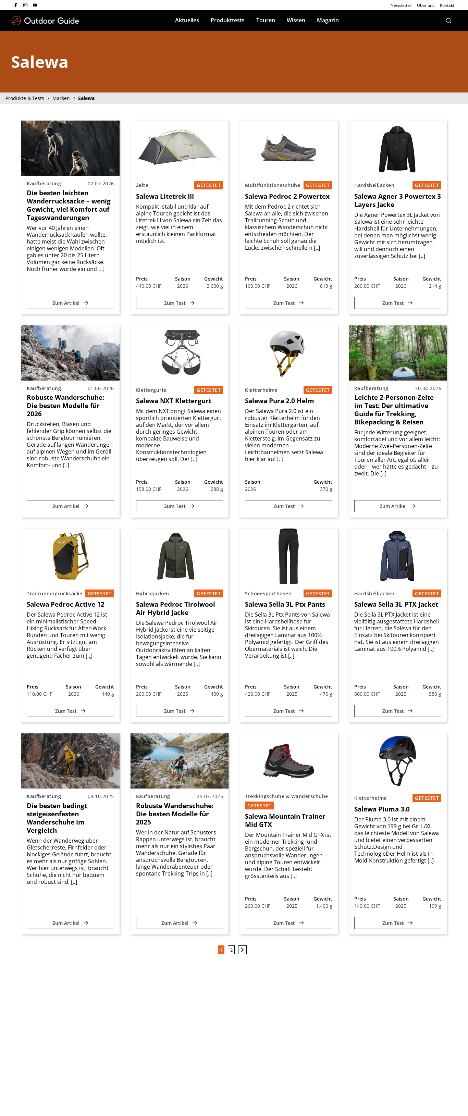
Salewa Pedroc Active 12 (65, 604)
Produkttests (228, 20)
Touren (265, 20)
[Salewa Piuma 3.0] (398, 761)
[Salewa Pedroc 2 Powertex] (288, 148)
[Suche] (448, 20)
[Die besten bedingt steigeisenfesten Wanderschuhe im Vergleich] (70, 761)
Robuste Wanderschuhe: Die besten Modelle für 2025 (174, 814)
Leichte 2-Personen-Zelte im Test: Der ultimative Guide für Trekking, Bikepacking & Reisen (394, 409)
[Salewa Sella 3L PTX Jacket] (398, 556)
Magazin (328, 20)
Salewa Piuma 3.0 (382, 809)
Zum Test (175, 303)
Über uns (425, 5)
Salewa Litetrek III (165, 196)
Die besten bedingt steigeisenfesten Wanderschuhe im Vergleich (57, 818)
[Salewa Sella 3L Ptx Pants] (288, 556)
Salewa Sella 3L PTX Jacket (396, 604)
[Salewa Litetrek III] (180, 148)
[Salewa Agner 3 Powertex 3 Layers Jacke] (398, 148)
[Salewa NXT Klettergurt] (180, 353)
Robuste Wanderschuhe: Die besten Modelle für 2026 (65, 405)
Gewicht (213, 279)
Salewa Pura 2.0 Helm (279, 401)
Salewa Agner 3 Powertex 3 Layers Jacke (397, 200)
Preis (142, 279)
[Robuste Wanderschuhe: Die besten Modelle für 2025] (180, 761)
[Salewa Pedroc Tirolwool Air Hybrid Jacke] (180, 556)
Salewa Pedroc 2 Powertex (287, 196)
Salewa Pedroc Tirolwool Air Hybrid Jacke (175, 608)
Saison (182, 279)
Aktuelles (187, 20)
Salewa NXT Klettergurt (173, 401)
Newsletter (401, 5)
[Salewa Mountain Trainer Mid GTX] (288, 761)
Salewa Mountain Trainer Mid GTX (285, 820)
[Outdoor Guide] (45, 20)
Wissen (296, 20)
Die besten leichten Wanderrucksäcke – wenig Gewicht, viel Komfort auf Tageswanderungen (69, 205)
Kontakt (447, 5)
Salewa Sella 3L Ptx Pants (285, 604)
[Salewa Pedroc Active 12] (70, 556)
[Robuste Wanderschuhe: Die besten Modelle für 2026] (70, 353)
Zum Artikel (66, 303)
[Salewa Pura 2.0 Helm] (288, 353)
